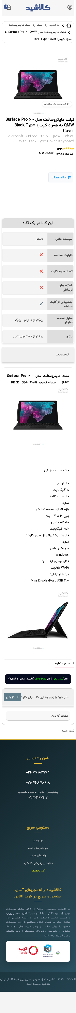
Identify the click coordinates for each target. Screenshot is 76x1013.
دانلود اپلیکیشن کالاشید (38, 863)
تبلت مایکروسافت (20, 25)
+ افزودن (12, 697)
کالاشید (69, 25)
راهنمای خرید (38, 855)
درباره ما (38, 841)
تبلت (40, 25)
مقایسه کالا (58, 177)
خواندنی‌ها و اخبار (38, 848)
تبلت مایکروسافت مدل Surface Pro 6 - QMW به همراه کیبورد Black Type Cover (39, 125)
